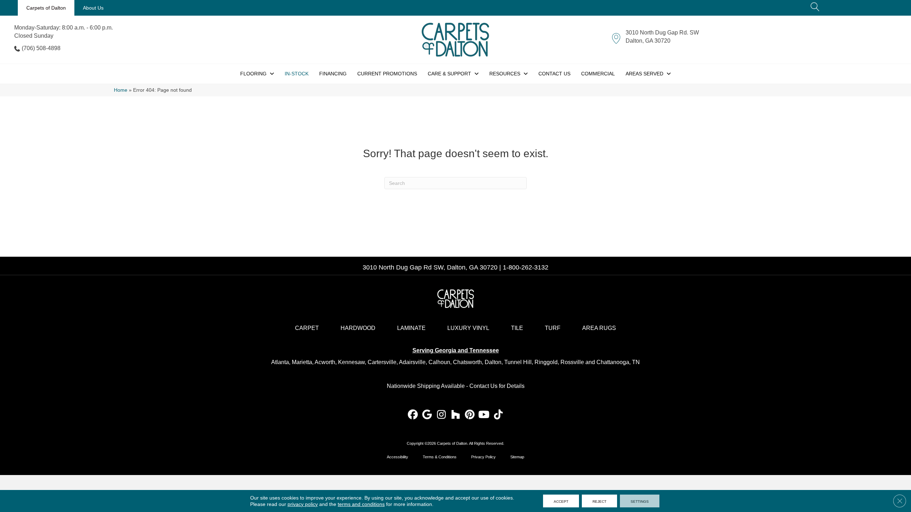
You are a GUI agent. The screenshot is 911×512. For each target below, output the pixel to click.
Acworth (325, 362)
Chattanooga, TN (618, 362)
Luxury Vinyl (468, 328)
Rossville (572, 362)
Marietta (302, 362)
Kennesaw (351, 362)
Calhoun (439, 362)
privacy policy (303, 504)
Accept (561, 501)
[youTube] (484, 415)
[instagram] (441, 415)
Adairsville (412, 362)
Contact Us (483, 386)
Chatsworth (467, 362)
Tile (517, 328)
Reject (599, 501)
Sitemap (517, 457)
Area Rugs (599, 328)
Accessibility (397, 457)
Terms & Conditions (440, 457)
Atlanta (280, 362)
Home (120, 90)
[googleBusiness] (427, 415)
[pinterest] (470, 415)
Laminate (411, 328)
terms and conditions (361, 504)
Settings (640, 501)
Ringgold (546, 362)
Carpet (307, 328)
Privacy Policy (483, 457)
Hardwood (358, 328)
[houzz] (455, 415)
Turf (552, 328)
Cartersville (382, 362)
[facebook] (413, 415)
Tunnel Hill (518, 362)
